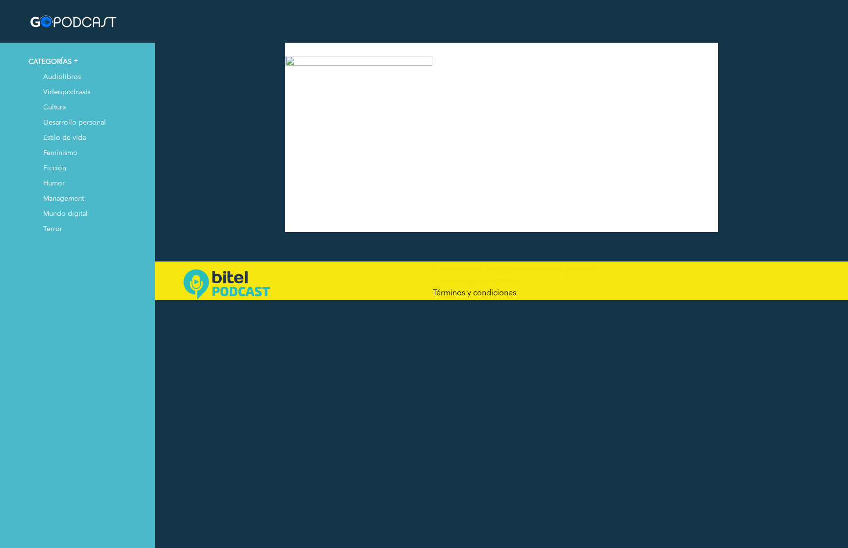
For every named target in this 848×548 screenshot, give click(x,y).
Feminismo (60, 152)
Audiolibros (62, 76)
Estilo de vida (64, 137)
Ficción (54, 167)
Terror (52, 228)
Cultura (54, 106)
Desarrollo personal (74, 122)
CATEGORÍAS (50, 61)
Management (63, 198)
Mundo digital (65, 213)
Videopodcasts (66, 91)
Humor (54, 182)
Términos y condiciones (474, 292)
